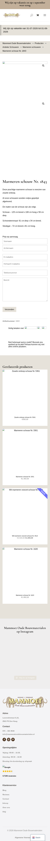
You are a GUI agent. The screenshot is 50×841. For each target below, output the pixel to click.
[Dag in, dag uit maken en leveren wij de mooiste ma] (10, 642)
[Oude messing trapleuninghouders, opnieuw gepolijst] (25, 670)
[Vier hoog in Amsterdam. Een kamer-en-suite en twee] (25, 642)
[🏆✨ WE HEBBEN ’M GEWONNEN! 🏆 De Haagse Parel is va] (40, 642)
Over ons (6, 807)
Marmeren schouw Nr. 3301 (25, 477)
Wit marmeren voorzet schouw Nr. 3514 (25, 536)
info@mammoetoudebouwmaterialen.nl (19, 734)
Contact (6, 799)
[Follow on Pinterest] (13, 739)
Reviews (6, 795)
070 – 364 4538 (9, 731)
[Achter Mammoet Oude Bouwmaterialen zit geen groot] (40, 660)
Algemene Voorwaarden (25, 837)
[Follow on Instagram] (8, 739)
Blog (4, 790)
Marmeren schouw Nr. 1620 (25, 595)
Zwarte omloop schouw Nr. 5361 (25, 417)
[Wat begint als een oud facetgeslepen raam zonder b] (25, 660)
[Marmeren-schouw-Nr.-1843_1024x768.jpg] (25, 78)
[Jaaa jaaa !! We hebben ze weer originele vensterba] (40, 651)
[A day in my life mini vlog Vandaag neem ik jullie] (25, 651)
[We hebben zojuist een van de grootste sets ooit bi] (10, 660)
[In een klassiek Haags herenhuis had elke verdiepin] (10, 670)
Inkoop (5, 803)
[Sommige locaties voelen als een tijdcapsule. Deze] (10, 651)
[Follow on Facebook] (4, 739)
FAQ (4, 812)
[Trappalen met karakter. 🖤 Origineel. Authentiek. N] (40, 670)
